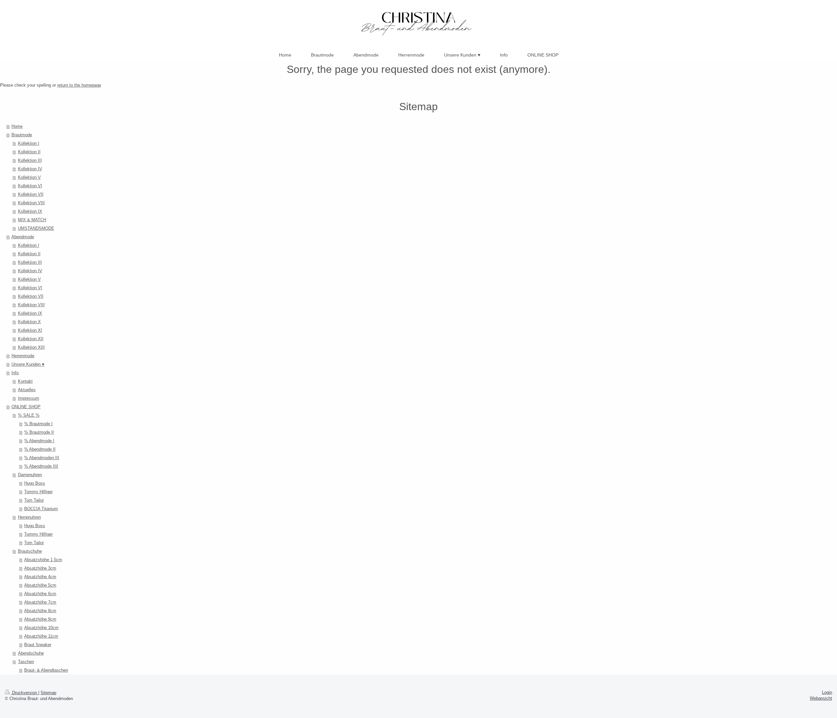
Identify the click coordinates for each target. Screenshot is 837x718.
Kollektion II (29, 151)
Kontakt (25, 381)
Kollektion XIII (31, 347)
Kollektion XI (30, 330)
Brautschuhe (30, 551)
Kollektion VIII (31, 202)
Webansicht (821, 698)
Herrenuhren (29, 517)
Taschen (26, 661)
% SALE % (29, 415)
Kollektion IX (30, 211)
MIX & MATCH (32, 219)
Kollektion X (29, 321)
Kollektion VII (30, 194)
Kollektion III (30, 160)
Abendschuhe (31, 653)
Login (827, 692)
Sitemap (48, 692)
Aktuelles (27, 389)
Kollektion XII (30, 338)
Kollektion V (29, 177)
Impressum (28, 398)
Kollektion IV (30, 168)
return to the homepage (79, 85)
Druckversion (24, 692)
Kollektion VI (30, 185)
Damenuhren (30, 474)
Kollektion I (28, 143)
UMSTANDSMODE (36, 228)
